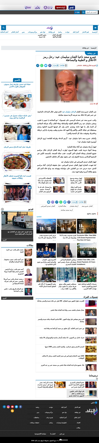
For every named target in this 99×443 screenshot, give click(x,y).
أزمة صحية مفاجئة (67, 210)
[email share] (37, 65)
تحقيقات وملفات (34, 422)
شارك (54, 65)
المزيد (4, 240)
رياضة (60, 32)
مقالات (78, 428)
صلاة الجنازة (62, 206)
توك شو (42, 32)
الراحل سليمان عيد (69, 112)
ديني (23, 32)
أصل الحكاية (63, 417)
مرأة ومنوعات (32, 32)
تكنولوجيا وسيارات (61, 422)
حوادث (67, 32)
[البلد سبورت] (61, 7)
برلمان (51, 422)
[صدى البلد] (49, 27)
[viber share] (52, 202)
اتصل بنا (52, 434)
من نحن (62, 434)
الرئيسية (94, 32)
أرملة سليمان (74, 206)
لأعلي (93, 403)
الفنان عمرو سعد (87, 206)
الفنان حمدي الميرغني (48, 206)
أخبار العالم (15, 32)
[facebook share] (49, 65)
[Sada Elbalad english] (28, 7)
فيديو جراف (49, 417)
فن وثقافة (51, 32)
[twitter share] (45, 65)
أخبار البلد (76, 32)
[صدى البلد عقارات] (37, 7)
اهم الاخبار (85, 32)
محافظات (36, 417)
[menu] (95, 27)
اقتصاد (78, 422)
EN (78, 12)
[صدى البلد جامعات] (48, 7)
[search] (3, 27)
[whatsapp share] (41, 65)
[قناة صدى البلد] (71, 7)
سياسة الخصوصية (40, 434)
